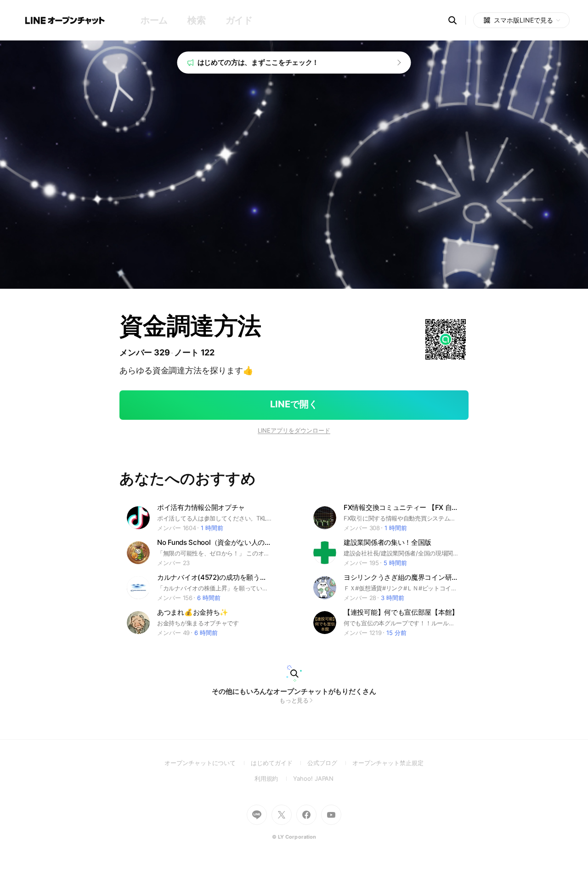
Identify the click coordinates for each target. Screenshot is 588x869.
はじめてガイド (279, 762)
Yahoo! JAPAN (313, 778)
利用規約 (274, 778)
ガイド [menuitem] (239, 20)
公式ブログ (329, 762)
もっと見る (294, 700)
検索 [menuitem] (196, 20)
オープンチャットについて (207, 762)
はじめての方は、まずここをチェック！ (258, 62)
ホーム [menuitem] (154, 20)
